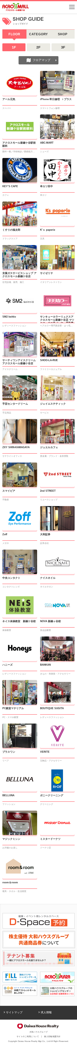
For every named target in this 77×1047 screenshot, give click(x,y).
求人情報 (46, 1012)
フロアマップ (41, 60)
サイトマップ (14, 1012)
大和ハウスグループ (38, 1032)
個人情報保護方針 (52, 1036)
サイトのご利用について (28, 1036)
